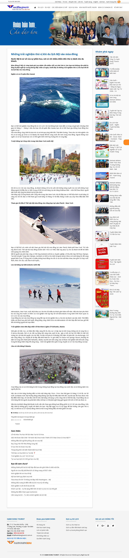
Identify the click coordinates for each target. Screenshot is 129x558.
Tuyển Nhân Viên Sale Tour (115, 245)
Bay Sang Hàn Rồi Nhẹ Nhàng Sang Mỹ (24, 444)
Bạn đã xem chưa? (19, 464)
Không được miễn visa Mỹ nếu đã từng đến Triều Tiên (116, 198)
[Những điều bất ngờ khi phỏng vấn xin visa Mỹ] (102, 209)
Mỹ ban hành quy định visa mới (21, 477)
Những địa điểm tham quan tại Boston (24, 492)
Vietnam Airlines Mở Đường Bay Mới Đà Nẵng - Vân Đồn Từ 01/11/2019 (115, 187)
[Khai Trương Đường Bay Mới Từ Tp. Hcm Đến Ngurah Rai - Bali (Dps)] (102, 313)
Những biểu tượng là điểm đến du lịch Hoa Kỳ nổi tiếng (29, 483)
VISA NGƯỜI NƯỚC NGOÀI (88, 7)
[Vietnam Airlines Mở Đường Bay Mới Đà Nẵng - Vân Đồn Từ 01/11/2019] (102, 186)
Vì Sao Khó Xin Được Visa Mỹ (21, 447)
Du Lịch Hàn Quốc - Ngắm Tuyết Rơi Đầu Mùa (115, 126)
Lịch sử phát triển (43, 530)
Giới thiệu (58, 2)
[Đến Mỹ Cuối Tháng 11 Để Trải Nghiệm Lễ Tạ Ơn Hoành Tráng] (102, 151)
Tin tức (65, 2)
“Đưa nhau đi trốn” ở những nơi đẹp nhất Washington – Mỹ (31, 480)
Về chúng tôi (41, 525)
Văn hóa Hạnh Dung (43, 527)
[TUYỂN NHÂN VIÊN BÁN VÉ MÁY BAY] (102, 72)
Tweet (17, 424)
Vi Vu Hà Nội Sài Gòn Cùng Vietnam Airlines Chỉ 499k (115, 98)
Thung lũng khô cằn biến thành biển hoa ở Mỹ (26, 450)
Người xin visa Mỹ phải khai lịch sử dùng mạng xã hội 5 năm (31, 470)
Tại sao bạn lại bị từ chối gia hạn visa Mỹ (25, 459)
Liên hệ (80, 2)
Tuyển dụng (88, 2)
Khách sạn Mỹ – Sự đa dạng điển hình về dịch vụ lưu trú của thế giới (34, 489)
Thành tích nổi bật (43, 533)
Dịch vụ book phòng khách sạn (76, 530)
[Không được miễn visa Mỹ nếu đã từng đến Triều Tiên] (102, 198)
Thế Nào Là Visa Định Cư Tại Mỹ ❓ (23, 453)
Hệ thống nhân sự (43, 536)
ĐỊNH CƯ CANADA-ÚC (105, 7)
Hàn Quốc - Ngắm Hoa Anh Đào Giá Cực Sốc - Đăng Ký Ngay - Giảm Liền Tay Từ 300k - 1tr (116, 85)
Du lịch (40, 7)
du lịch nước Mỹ (42, 126)
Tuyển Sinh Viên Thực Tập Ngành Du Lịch (115, 262)
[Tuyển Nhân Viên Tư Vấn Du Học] (102, 236)
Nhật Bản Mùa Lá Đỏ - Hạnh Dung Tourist (115, 175)
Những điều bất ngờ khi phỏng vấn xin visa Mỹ (26, 441)
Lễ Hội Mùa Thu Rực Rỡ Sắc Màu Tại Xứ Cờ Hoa (27, 434)
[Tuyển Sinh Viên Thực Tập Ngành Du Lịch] (102, 264)
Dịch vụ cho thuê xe (73, 525)
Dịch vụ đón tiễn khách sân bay (76, 527)
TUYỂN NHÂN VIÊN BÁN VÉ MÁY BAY (114, 71)
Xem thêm (15, 431)
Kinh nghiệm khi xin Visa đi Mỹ (21, 473)
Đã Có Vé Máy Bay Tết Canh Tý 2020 (115, 292)
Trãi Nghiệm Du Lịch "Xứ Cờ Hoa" (22, 456)
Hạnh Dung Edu (111, 2)
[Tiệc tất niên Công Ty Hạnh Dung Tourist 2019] (102, 61)
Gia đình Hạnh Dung (43, 539)
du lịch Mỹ (19, 188)
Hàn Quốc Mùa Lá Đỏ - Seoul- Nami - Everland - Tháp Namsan (116, 137)
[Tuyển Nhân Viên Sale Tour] (102, 250)
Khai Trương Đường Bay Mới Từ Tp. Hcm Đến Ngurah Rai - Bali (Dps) (115, 314)
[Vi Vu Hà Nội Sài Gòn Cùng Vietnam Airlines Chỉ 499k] (102, 101)
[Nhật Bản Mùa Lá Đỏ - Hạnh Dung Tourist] (102, 176)
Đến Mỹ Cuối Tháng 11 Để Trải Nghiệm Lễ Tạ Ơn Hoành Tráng (116, 148)
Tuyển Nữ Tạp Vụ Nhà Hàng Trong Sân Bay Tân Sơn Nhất (116, 114)
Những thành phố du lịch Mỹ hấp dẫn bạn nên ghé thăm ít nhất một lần (35, 467)
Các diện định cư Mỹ (59, 7)
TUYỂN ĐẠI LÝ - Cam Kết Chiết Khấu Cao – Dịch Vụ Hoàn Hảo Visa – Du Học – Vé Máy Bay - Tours (115, 278)
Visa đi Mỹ (59, 406)
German (102, 2)
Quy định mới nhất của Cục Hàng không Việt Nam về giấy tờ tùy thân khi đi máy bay (115, 222)
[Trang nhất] (35, 7)
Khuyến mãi (72, 2)
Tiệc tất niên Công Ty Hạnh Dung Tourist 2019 (115, 60)
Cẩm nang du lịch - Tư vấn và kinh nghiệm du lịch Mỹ (28, 495)
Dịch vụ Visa (73, 7)
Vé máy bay (118, 7)
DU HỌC (47, 7)
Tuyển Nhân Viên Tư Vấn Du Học (115, 233)
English (95, 2)
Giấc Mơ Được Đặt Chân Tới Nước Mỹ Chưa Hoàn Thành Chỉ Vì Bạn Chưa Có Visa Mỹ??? (41, 438)
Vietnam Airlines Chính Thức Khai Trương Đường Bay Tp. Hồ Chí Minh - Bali (115, 164)
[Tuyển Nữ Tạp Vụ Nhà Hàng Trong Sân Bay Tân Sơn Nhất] (102, 114)
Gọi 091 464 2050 (15, 1)
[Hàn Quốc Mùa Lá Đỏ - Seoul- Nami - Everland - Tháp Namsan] (102, 137)
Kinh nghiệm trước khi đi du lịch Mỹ (23, 486)
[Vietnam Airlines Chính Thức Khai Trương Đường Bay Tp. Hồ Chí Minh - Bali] (102, 163)
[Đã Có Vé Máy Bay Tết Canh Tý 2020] (102, 298)
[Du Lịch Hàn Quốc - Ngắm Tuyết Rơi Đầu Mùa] (102, 126)
